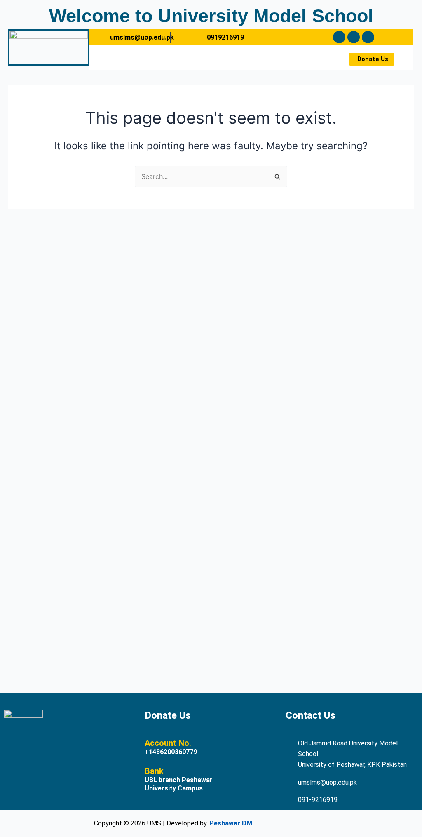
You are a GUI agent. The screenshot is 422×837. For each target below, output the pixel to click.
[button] (210, 54)
